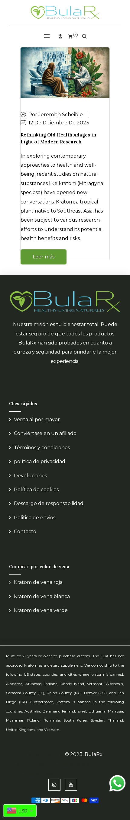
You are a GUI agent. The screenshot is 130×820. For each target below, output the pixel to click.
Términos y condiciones (42, 447)
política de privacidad (39, 461)
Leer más (43, 257)
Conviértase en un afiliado (45, 433)
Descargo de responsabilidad (48, 503)
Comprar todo (30, 764)
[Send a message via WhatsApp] (117, 783)
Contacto (25, 531)
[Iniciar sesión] (60, 36)
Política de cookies (36, 489)
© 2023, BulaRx (83, 754)
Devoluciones (30, 476)
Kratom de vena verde (41, 610)
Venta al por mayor (37, 419)
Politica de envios (34, 518)
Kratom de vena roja (38, 582)
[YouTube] (71, 785)
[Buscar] (84, 36)
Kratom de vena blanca (42, 596)
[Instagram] (54, 785)
